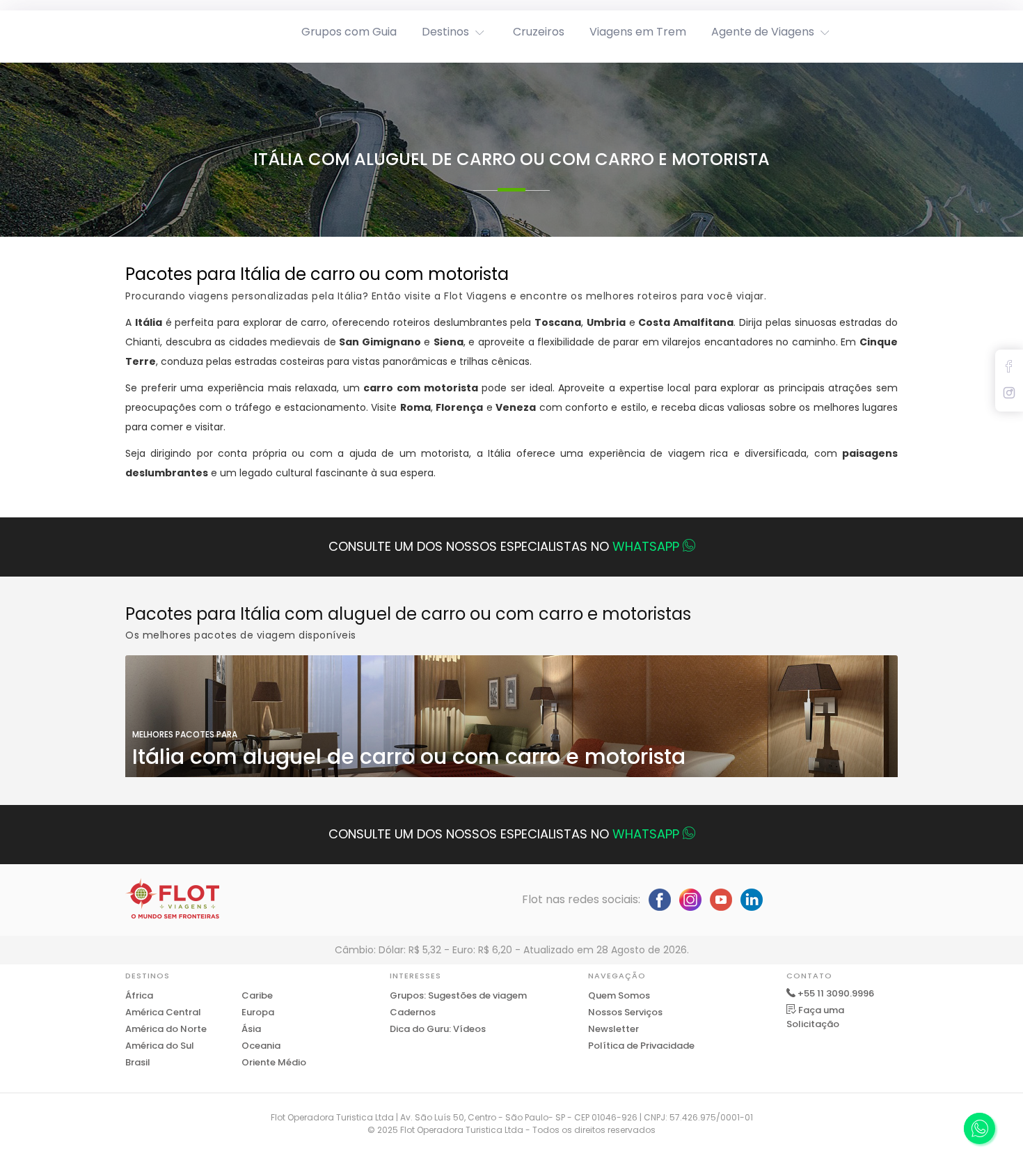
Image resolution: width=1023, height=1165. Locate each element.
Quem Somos (619, 995)
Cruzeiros (538, 32)
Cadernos (413, 1012)
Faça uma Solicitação (815, 1017)
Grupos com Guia (349, 32)
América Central (163, 1012)
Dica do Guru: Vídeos (438, 1028)
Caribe (257, 995)
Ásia (251, 1028)
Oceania (260, 1045)
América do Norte (166, 1028)
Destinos (445, 32)
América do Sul (159, 1045)
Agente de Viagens (762, 32)
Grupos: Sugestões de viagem (458, 995)
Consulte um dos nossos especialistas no (503, 546)
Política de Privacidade (641, 1045)
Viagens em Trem (637, 32)
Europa (257, 1012)
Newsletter (613, 1028)
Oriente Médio (273, 1062)
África (139, 995)
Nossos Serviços (625, 1012)
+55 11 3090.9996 (836, 993)
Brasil (137, 1062)
